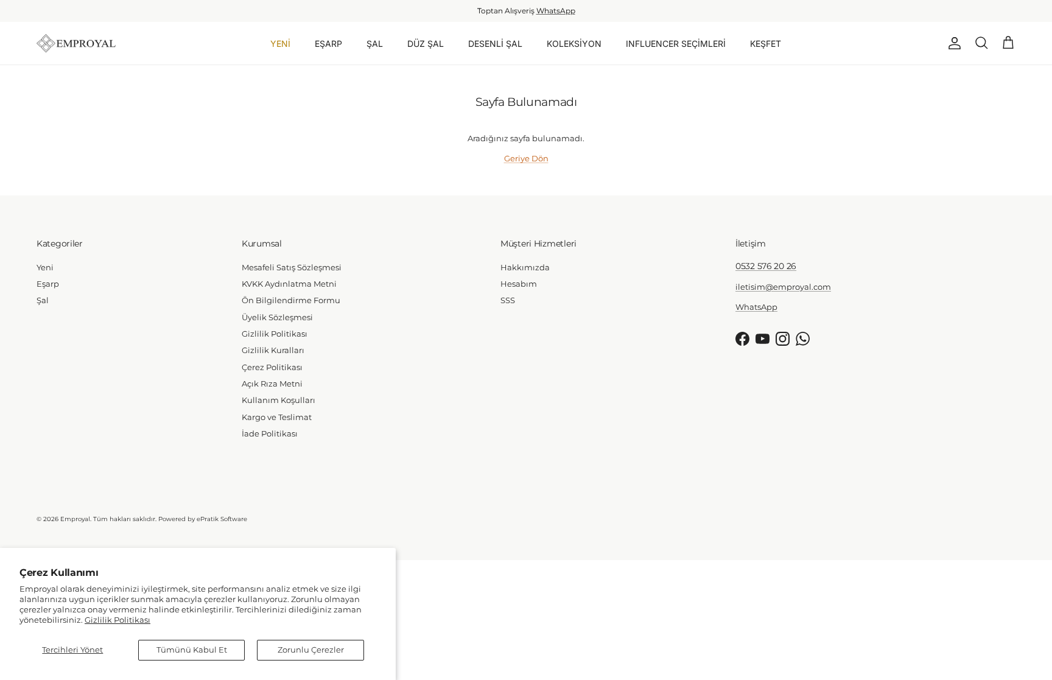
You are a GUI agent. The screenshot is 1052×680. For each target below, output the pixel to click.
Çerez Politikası (272, 367)
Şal (43, 300)
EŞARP (328, 43)
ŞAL (374, 43)
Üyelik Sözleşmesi (277, 317)
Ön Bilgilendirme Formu (291, 300)
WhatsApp (555, 10)
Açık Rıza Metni (272, 383)
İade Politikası (270, 433)
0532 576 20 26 (765, 266)
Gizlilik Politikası (117, 620)
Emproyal (75, 519)
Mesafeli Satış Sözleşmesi (292, 267)
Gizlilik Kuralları (273, 350)
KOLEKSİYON (574, 43)
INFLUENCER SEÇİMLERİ (676, 43)
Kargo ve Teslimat (277, 417)
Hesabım (518, 284)
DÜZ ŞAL (425, 43)
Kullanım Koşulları (278, 400)
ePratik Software (222, 519)
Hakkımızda (525, 267)
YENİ (280, 43)
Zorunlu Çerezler (311, 649)
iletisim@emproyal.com (783, 287)
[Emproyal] (76, 43)
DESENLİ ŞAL (495, 43)
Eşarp (48, 284)
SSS (507, 300)
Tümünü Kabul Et (191, 649)
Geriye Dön (526, 158)
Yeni (45, 267)
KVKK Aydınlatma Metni (289, 284)
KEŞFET (765, 43)
